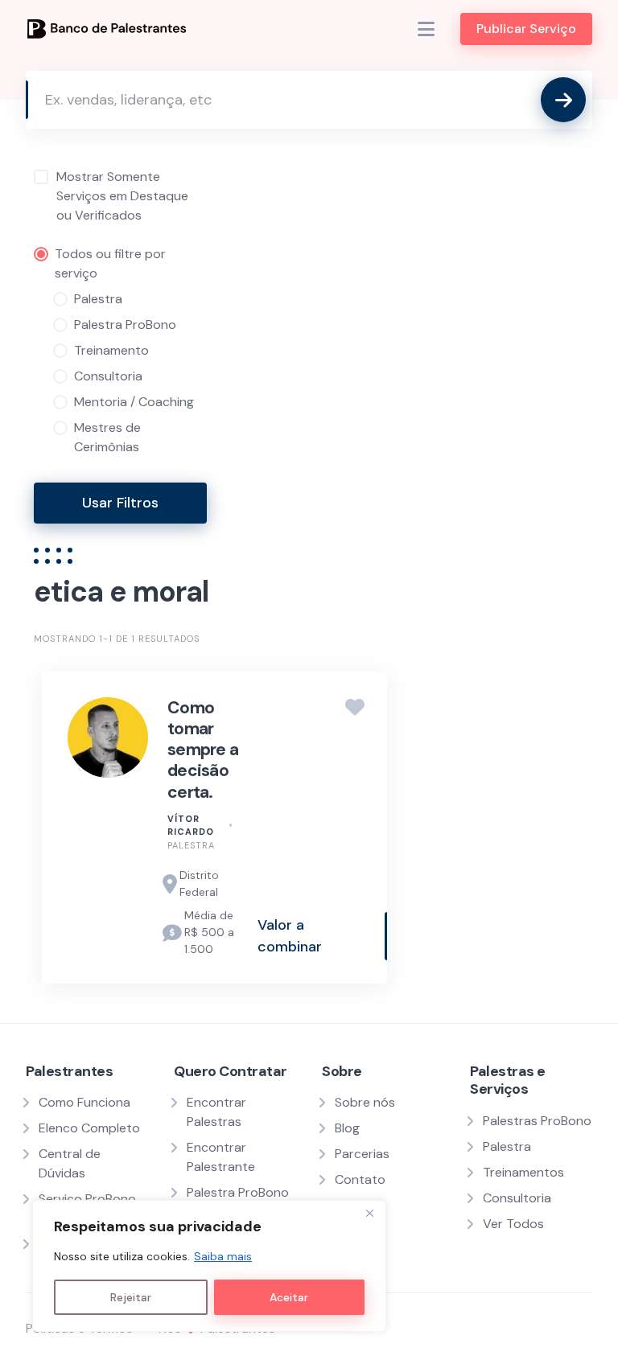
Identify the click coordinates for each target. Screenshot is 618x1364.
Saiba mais (223, 1256)
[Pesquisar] (563, 99)
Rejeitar (130, 1297)
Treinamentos (523, 1172)
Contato (360, 1179)
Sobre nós (365, 1102)
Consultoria (517, 1197)
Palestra (191, 845)
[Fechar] (369, 1213)
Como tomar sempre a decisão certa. (202, 749)
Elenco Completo (89, 1128)
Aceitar (289, 1297)
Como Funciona (84, 1102)
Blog (347, 1128)
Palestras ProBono (537, 1120)
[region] (209, 1266)
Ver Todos (513, 1223)
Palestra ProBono (238, 1192)
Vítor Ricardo (190, 825)
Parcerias (362, 1153)
